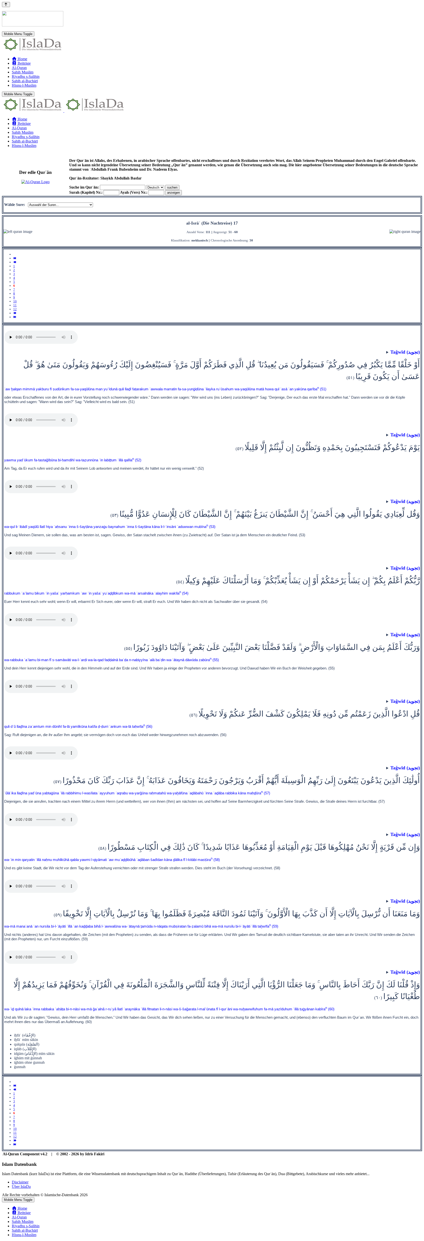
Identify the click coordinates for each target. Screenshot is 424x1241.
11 (15, 305)
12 (15, 309)
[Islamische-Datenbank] (32, 50)
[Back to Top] (6, 4)
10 (15, 301)
